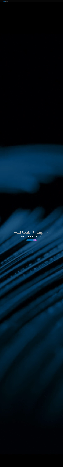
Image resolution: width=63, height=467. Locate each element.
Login (54, 1)
